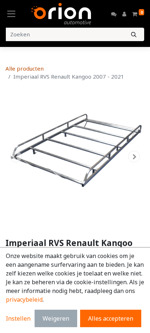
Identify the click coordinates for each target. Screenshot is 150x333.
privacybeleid (24, 300)
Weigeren (56, 318)
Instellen (18, 318)
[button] (15, 156)
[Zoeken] (133, 34)
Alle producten (24, 68)
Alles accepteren (110, 318)
